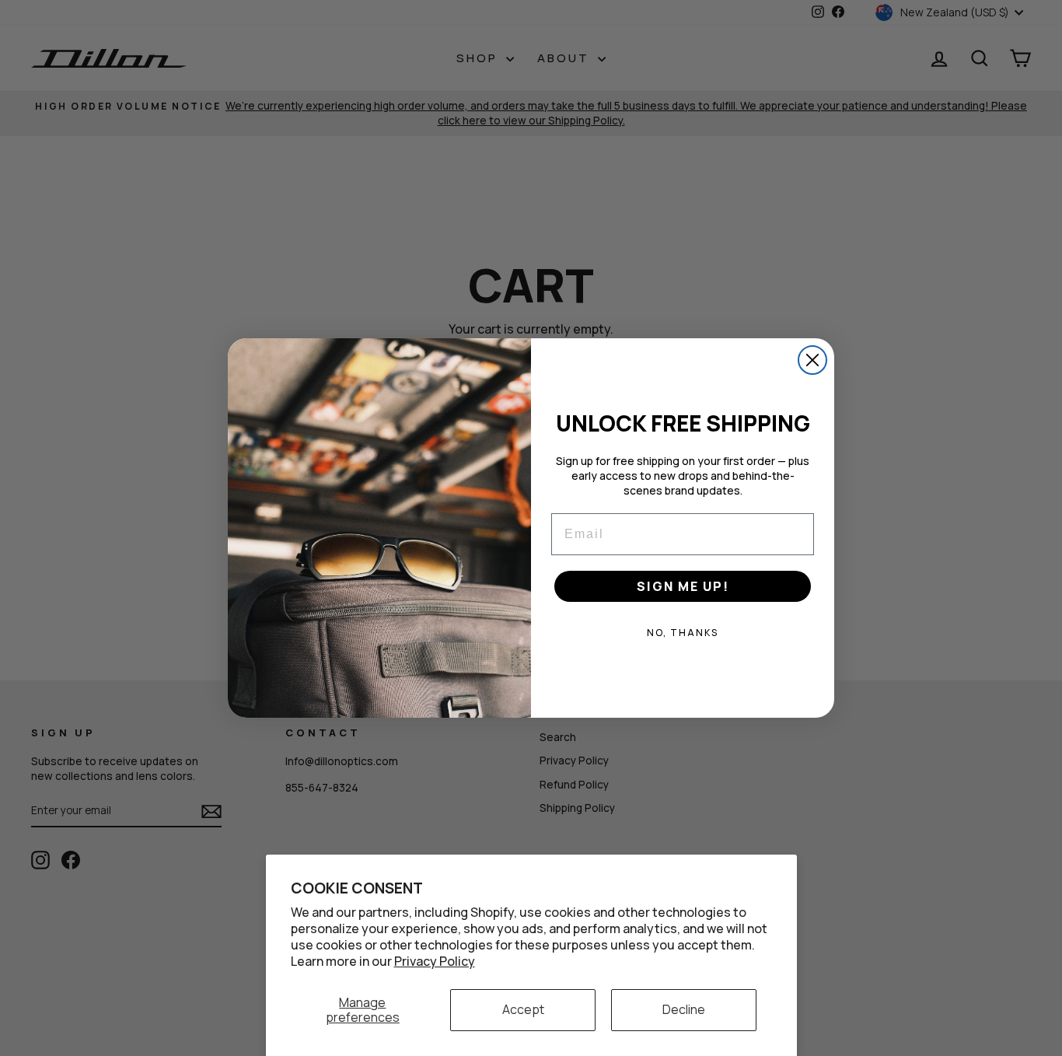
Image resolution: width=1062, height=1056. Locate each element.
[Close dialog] (812, 360)
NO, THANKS (682, 632)
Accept (523, 1009)
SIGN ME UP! (683, 586)
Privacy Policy (434, 961)
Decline (683, 1009)
